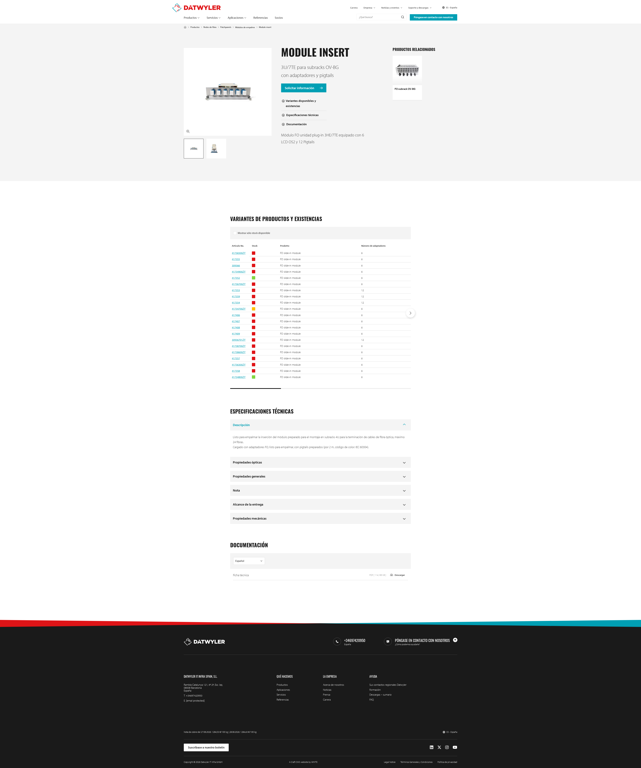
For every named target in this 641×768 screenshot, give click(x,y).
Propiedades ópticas (247, 462)
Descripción (241, 425)
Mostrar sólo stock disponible (254, 233)
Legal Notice (389, 761)
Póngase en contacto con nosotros (433, 17)
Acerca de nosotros (333, 684)
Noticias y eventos (390, 8)
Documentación (296, 124)
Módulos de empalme (245, 27)
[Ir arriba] (455, 640)
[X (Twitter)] (439, 747)
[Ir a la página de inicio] (196, 5)
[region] (320, 316)
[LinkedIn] (431, 747)
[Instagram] (447, 747)
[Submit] (402, 17)
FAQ (371, 699)
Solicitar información (300, 88)
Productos (190, 18)
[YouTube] (455, 747)
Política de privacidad (447, 761)
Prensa (326, 694)
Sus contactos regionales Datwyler (387, 684)
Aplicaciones (235, 18)
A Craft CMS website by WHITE (303, 761)
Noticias (327, 689)
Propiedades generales (249, 476)
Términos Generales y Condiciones (416, 761)
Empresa (368, 8)
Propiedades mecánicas (249, 518)
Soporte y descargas (418, 8)
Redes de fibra (209, 27)
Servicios (212, 18)
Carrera (354, 8)
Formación (375, 689)
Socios (279, 18)
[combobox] (381, 17)
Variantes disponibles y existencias (301, 103)
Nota (236, 490)
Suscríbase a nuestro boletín (206, 747)
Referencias (260, 18)
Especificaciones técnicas (302, 115)
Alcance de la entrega (248, 504)
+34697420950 (194, 695)
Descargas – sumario (380, 694)
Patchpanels (225, 27)
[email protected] (195, 700)
